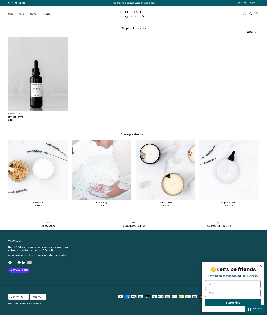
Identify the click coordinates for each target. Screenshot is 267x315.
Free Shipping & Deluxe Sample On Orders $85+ (133, 3)
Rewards (46, 14)
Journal (33, 14)
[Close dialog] (260, 265)
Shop (10, 14)
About (21, 14)
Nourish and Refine (21, 303)
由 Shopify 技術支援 (35, 303)
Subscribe (233, 303)
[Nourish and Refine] (133, 14)
